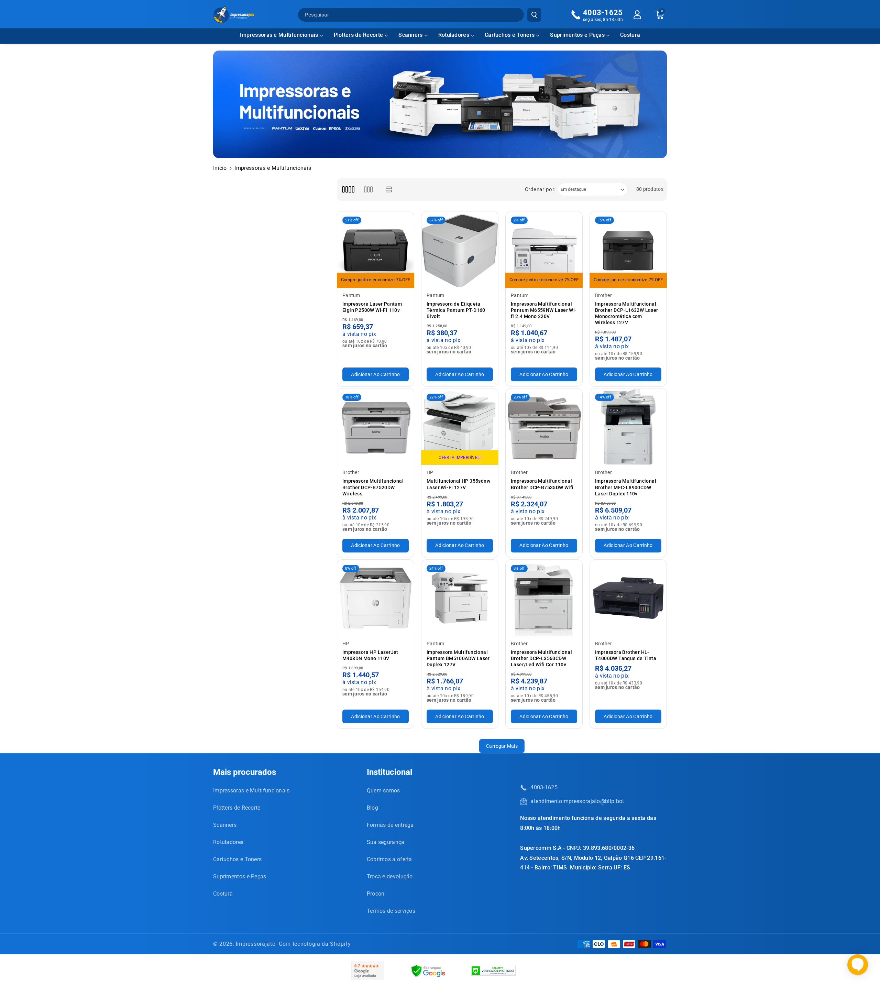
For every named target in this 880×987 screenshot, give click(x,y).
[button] (281, 35)
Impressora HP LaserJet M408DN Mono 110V (370, 655)
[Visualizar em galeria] (368, 189)
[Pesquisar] (534, 15)
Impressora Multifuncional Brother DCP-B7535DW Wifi (542, 484)
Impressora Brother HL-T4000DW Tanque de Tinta (625, 655)
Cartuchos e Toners (510, 35)
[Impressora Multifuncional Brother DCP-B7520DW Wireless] (375, 426)
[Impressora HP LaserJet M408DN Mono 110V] (375, 598)
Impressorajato (256, 944)
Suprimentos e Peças (577, 35)
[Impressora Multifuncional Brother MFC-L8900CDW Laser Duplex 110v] (628, 426)
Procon (376, 893)
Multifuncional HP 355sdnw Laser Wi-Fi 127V (458, 484)
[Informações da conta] (637, 14)
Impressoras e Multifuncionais (279, 35)
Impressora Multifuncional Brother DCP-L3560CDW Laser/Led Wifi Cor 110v (541, 658)
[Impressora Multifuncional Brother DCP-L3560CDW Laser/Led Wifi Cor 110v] (544, 598)
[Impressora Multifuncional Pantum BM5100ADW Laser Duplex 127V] (459, 598)
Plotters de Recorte (358, 35)
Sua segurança (386, 842)
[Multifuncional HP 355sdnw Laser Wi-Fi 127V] (459, 426)
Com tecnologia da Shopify (315, 944)
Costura (223, 893)
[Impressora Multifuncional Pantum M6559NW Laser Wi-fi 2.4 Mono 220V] (544, 249)
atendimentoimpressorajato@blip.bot (577, 801)
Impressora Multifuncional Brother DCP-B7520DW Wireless (373, 487)
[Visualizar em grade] (348, 189)
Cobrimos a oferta (389, 859)
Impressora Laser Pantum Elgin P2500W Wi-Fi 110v (372, 307)
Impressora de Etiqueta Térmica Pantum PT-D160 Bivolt (456, 310)
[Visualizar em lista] (389, 189)
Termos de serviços (391, 911)
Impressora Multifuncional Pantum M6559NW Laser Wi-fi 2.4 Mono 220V (544, 310)
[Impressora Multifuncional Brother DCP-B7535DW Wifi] (544, 426)
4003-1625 (544, 787)
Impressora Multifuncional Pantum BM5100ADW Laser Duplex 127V (458, 658)
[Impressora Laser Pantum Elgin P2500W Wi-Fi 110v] (375, 249)
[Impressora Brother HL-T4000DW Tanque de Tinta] (628, 598)
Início (220, 168)
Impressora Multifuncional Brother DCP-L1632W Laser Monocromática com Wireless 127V (626, 313)
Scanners (410, 35)
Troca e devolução (390, 876)
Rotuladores (453, 35)
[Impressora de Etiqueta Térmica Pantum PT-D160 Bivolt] (459, 249)
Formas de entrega (390, 825)
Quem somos (383, 790)
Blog (372, 807)
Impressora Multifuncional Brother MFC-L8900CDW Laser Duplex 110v (625, 487)
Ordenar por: (540, 189)
